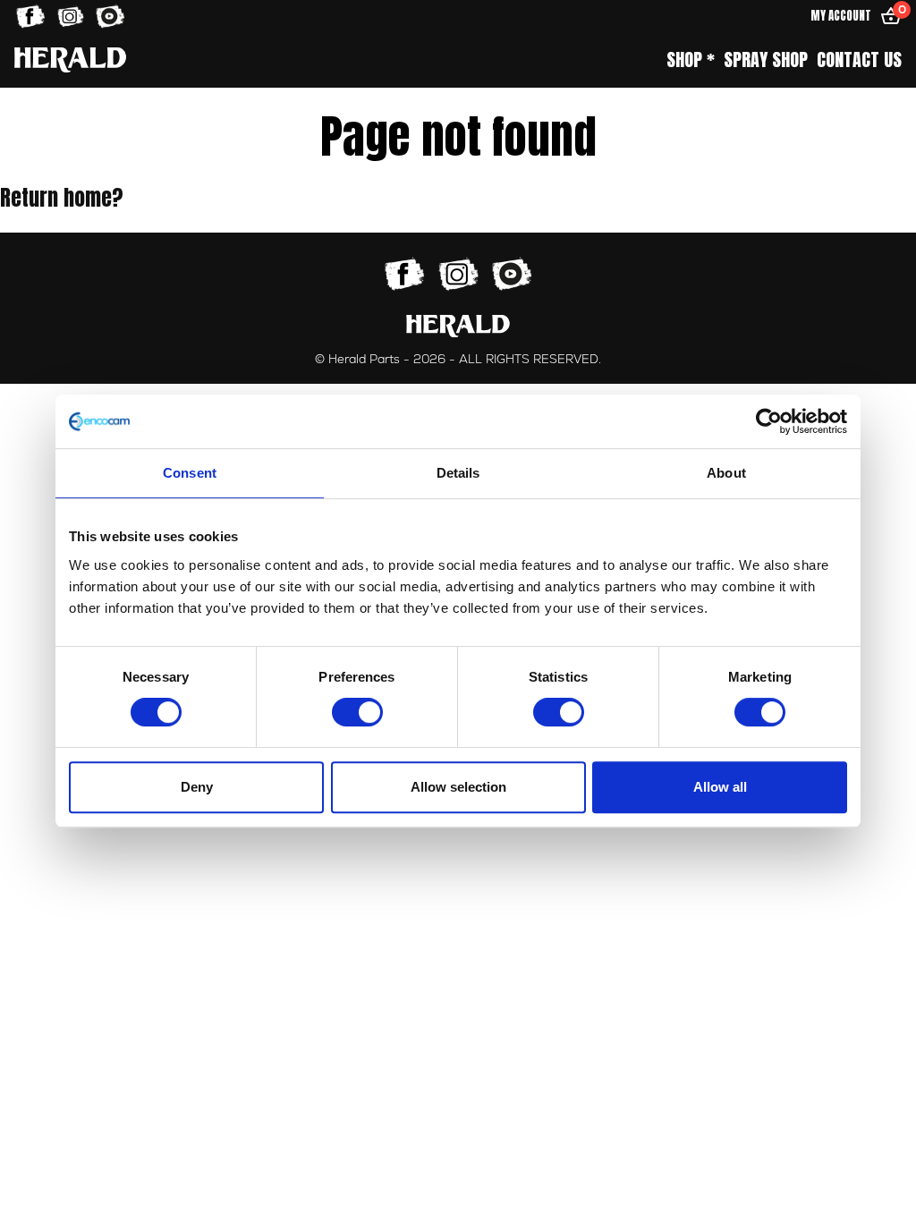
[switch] (357, 712)
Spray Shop (766, 60)
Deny (197, 786)
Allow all (720, 786)
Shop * (690, 60)
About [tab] (726, 472)
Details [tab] (458, 472)
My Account (840, 15)
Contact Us (859, 60)
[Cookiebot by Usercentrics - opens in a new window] (769, 421)
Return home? (61, 198)
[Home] (70, 59)
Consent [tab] (189, 472)
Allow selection (458, 786)
